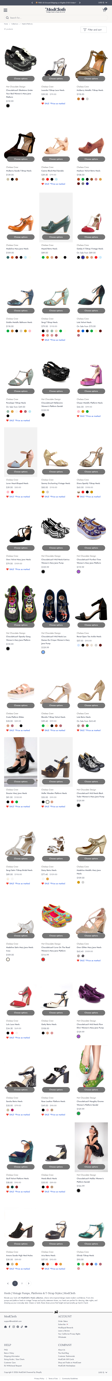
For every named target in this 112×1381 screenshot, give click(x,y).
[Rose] (78, 335)
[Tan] (52, 257)
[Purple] (78, 571)
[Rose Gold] (56, 335)
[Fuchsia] (12, 1110)
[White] (16, 411)
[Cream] (96, 331)
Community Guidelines (70, 1378)
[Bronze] (78, 99)
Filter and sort (94, 29)
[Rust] (12, 257)
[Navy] (87, 183)
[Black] (8, 105)
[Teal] (8, 257)
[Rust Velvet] (78, 179)
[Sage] (83, 1264)
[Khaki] (8, 179)
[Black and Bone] (43, 1033)
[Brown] (16, 179)
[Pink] (30, 331)
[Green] (83, 179)
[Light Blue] (56, 179)
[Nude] (43, 179)
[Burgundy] (83, 99)
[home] (55, 10)
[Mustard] (100, 179)
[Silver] (87, 99)
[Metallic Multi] (56, 331)
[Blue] (83, 331)
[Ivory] (8, 879)
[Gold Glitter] (47, 331)
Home (6, 24)
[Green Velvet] (12, 1187)
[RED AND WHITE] (96, 257)
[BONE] (30, 257)
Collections (14, 24)
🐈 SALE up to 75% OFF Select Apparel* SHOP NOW (56, 2)
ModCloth (22, 1372)
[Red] (47, 179)
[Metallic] (78, 492)
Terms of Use (53, 1378)
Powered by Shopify (34, 1372)
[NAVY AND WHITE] (83, 257)
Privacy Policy (39, 1378)
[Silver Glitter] (83, 956)
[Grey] (83, 183)
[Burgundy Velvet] (16, 1187)
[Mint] (52, 331)
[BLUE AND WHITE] (100, 257)
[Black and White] (43, 99)
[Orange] (16, 1264)
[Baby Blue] (78, 645)
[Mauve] (96, 179)
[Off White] (91, 645)
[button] (105, 10)
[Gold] (47, 257)
